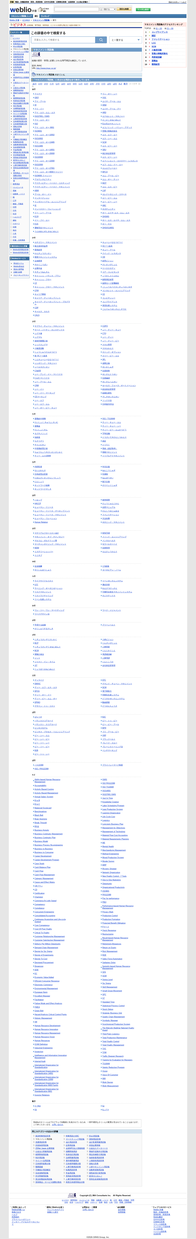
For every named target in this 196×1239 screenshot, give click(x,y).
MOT (104, 183)
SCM (104, 142)
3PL (104, 359)
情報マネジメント (109, 452)
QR (103, 257)
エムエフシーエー (109, 168)
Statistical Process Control (113, 1006)
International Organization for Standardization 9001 (47, 1090)
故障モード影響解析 (110, 283)
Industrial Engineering (44, 1048)
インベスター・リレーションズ (48, 209)
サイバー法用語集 (42, 1161)
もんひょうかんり (109, 552)
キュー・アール (108, 250)
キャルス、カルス (42, 311)
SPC (104, 994)
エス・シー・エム (109, 138)
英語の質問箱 (18, 269)
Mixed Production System (113, 857)
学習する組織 (40, 625)
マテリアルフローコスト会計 (47, 533)
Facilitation (39, 1000)
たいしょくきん (41, 430)
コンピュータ (18, 187)
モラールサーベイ (109, 544)
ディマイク (39, 680)
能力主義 (106, 482)
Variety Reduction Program (113, 1067)
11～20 (159, 28)
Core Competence (42, 925)
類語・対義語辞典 (22, 2)
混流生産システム (109, 305)
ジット (37, 658)
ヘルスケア (17, 217)
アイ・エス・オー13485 (45, 142)
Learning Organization (111, 813)
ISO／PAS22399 (41, 769)
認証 (104, 441)
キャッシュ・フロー (43, 279)
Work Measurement (110, 1086)
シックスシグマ (41, 345)
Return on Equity (109, 948)
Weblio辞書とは (18, 1210)
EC (36, 973)
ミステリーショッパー (44, 552)
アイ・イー (39, 109)
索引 (36, 16)
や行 (75, 84)
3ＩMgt (38, 1106)
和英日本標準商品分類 (75, 1182)
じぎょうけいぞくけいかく (46, 639)
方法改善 (106, 518)
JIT (36, 665)
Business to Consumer (44, 852)
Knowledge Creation (110, 802)
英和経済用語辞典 (73, 1176)
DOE (37, 970)
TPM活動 (106, 433)
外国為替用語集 (41, 1145)
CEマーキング (40, 397)
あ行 (35, 84)
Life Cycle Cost (108, 817)
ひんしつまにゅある (110, 511)
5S (36, 1110)
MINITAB (106, 533)
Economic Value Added (44, 977)
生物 (14, 227)
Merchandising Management (114, 850)
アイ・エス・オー (42, 120)
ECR (36, 216)
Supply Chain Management (113, 1017)
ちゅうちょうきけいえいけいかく (49, 452)
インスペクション (42, 198)
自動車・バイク (19, 194)
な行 (58, 84)
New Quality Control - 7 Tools (114, 876)
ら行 (80, 84)
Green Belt (39, 1011)
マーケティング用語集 (75, 1139)
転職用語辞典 (71, 1170)
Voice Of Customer (110, 1075)
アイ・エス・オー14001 (45, 150)
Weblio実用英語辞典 (21, 253)
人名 (14, 234)
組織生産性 (107, 393)
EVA (36, 224)
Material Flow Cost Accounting (115, 835)
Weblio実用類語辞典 (21, 250)
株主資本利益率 (41, 246)
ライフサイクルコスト (44, 581)
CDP (36, 308)
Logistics (106, 820)
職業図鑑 (39, 1167)
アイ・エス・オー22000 (45, 161)
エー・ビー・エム (109, 198)
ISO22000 (39, 165)
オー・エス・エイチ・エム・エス (116, 220)
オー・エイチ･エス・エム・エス (115, 213)
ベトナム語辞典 (159, 1231)
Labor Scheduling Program (113, 806)
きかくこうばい (41, 264)
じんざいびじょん (109, 643)
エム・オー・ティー (110, 179)
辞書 (12, 2)
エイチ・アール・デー (111, 109)
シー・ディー (107, 337)
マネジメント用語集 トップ (21, 16)
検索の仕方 (16, 1212)
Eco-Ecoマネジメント (111, 124)
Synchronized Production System (116, 1024)
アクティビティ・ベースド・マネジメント (52, 187)
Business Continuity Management (49, 834)
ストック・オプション (111, 352)
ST (103, 998)
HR (36, 1022)
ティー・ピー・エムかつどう (114, 430)
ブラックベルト (108, 739)
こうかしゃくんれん (110, 276)
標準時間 (106, 500)
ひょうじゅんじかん (110, 503)
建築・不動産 (18, 204)
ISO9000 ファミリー (43, 176)
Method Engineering (110, 854)
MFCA (105, 172)
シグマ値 (38, 333)
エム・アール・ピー (110, 176)
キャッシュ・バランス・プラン (48, 276)
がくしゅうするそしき (44, 629)
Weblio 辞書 (14, 20)
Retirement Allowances (111, 944)
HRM (104, 105)
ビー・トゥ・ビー (109, 721)
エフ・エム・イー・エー (112, 165)
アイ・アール (40, 101)
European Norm (41, 992)
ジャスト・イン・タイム (45, 662)
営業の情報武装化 (109, 131)
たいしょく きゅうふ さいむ (46, 422)
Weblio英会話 (18, 266)
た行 (52, 84)
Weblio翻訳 (158, 1217)
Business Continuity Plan (45, 838)
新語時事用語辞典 (42, 1136)
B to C (37, 804)
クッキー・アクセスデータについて (26, 1223)
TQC (104, 1049)
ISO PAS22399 (108, 783)
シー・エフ (39, 400)
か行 (40, 84)
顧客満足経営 (107, 279)
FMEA (37, 1007)
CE (103, 294)
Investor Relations (42, 1095)
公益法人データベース (98, 1148)
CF (36, 283)
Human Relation (41, 522)
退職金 (37, 426)
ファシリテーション (110, 515)
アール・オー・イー (43, 194)
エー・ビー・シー (109, 202)
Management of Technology (113, 831)
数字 (126, 84)
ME (103, 843)
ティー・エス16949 (43, 456)
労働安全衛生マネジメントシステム (117, 592)
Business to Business (44, 849)
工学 (14, 201)
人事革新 (106, 647)
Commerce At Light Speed (45, 901)
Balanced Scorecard (43, 808)
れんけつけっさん (109, 588)
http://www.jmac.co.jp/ (46, 68)
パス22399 (39, 765)
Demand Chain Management (46, 948)
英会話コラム (18, 263)
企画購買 (38, 261)
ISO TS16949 (108, 787)
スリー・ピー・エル (110, 356)
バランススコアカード (44, 721)
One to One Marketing (111, 880)
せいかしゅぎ (107, 367)
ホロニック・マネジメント (113, 522)
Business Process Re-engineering (49, 845)
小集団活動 (39, 348)
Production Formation (111, 919)
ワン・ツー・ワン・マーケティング (49, 610)
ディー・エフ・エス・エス (46, 687)
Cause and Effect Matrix (45, 882)
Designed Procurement (44, 962)
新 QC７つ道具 (41, 356)
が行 (92, 84)
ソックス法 (107, 400)
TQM (104, 1052)
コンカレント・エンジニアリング (116, 290)
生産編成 (106, 378)
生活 (14, 214)
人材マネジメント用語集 (99, 1167)
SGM (104, 976)
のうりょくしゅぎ (109, 485)
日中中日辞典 (49, 2)
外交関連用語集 (41, 1176)
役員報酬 (38, 566)
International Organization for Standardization (47, 1066)
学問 (14, 207)
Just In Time (107, 798)
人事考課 (106, 658)
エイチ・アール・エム (111, 101)
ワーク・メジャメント (111, 610)
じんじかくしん (108, 650)
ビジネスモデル (41, 728)
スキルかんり (107, 348)
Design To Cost (41, 959)
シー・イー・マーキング (45, 393)
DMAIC (38, 684)
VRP (104, 735)
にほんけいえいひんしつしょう (48, 478)
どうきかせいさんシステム (113, 699)
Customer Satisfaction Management (49, 940)
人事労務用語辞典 (73, 1167)
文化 (14, 210)
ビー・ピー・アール (110, 724)
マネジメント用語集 (41, 20)
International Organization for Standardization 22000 (47, 1078)
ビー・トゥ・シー (42, 754)
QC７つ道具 (107, 246)
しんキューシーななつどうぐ (47, 359)
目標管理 (106, 548)
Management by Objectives (113, 828)
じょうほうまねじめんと (45, 669)
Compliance (39, 908)
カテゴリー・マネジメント (46, 242)
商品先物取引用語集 (97, 1154)
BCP (36, 643)
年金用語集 (70, 1173)
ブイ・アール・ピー (110, 732)
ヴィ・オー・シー (109, 94)
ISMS (104, 779)
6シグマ (105, 1110)
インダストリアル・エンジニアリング (50, 202)
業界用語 (16, 184)
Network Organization (111, 872)
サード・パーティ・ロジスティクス (49, 330)
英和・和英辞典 (37, 2)
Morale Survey (108, 861)
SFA (104, 972)
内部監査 (38, 467)
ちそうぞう (39, 441)
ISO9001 (38, 131)
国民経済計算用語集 (97, 1173)
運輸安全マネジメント (44, 228)
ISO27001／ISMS (42, 116)
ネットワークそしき (43, 489)
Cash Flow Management (45, 875)
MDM (37, 548)
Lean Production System (112, 809)
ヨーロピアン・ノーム (111, 570)
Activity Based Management (46, 793)
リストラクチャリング (44, 596)
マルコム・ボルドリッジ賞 (46, 540)
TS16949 (106, 1064)
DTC (104, 680)
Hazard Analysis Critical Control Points (51, 1014)
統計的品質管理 (108, 153)
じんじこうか (107, 662)
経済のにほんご (95, 1176)
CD (36, 890)
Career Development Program (47, 860)
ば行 (109, 84)
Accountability (40, 785)
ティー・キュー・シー (111, 426)
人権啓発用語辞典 (96, 1161)
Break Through (41, 823)
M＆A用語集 (94, 1136)
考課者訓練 (107, 654)
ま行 (69, 84)
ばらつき (38, 717)
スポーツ (16, 224)
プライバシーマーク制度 (112, 765)
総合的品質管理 (108, 389)
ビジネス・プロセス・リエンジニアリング (52, 732)
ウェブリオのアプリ (55, 1210)
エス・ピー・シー (109, 157)
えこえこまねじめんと (111, 120)
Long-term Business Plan (112, 824)
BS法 (37, 826)
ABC (104, 205)
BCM (37, 650)
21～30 (170, 28)
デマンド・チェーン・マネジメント (117, 684)
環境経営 (38, 250)
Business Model (41, 841)
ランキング (45, 16)
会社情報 (121, 1210)
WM (104, 1078)
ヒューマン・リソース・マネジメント (50, 515)
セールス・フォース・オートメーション (119, 385)
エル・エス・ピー (109, 187)
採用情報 (121, 1212)
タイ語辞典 (158, 1229)
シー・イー (39, 389)
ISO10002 (39, 138)
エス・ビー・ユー (109, 146)
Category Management (44, 878)
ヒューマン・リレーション (46, 518)
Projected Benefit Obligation (114, 923)
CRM (37, 385)
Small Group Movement (112, 991)
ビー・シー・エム (42, 735)
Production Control (110, 916)
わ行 (86, 84)
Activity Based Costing (44, 789)
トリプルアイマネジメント (113, 456)
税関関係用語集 (41, 1154)
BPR (104, 728)
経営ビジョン (107, 261)
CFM (37, 290)
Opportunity (107, 884)
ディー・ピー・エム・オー (46, 699)
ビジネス (26, 20)
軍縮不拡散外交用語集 (98, 1151)
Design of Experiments (44, 955)
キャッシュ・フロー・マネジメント (49, 287)
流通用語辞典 (41, 1142)
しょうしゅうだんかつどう (46, 352)
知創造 (37, 437)
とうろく (106, 445)
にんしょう (39, 482)
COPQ (105, 326)
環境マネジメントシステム (46, 257)
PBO (104, 902)
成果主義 (106, 363)
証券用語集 (70, 1145)
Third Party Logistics (111, 1034)
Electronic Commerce (44, 985)
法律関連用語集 (72, 1158)
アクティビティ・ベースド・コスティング (52, 183)
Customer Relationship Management (50, 936)
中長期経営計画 (41, 448)
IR (35, 105)
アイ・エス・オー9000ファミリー (49, 172)
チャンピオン (40, 445)
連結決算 (106, 584)
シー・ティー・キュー (111, 330)
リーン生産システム (43, 599)
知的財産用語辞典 (96, 1158)
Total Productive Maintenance (114, 1038)
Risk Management (109, 951)
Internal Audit (40, 1061)
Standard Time (108, 1002)
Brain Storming (41, 819)
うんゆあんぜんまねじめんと (47, 231)
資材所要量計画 (41, 341)
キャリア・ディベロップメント (48, 298)
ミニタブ (38, 555)
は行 (63, 84)
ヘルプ (183, 2)
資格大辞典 (93, 1164)
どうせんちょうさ (109, 706)
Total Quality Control (110, 1041)
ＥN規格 (105, 566)
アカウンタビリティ (43, 179)
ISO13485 (39, 146)
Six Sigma (106, 983)
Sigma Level (107, 980)
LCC (36, 584)
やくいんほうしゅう (43, 570)
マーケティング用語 (21, 52)
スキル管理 (107, 345)
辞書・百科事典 (19, 240)
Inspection (39, 1052)
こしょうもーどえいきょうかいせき (117, 287)
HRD (104, 112)
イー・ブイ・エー (42, 220)
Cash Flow (39, 871)
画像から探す (52, 1212)
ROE (104, 955)
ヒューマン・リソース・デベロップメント (52, 511)
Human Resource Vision (45, 1037)
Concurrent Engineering (44, 912)
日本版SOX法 (108, 404)
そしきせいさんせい (110, 397)
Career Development (43, 856)
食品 (14, 230)
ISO (36, 124)
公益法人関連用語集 (43, 1151)
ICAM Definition (41, 1044)
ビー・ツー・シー (42, 743)
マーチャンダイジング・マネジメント (50, 544)
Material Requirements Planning (115, 839)
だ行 (103, 84)
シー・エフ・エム (42, 404)
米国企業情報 (94, 1145)
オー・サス (107, 224)
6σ (103, 1106)
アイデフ (38, 94)
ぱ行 (115, 84)
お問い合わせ (57, 1125)
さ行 (46, 84)
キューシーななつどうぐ (112, 242)
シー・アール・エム (43, 382)
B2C (104, 717)
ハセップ (38, 500)
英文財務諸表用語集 (43, 1179)
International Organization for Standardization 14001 (47, 1072)
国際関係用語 (71, 1151)
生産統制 (106, 371)
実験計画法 (39, 654)
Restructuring (107, 934)
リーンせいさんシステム (112, 581)
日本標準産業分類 (42, 1164)
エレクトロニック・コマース (114, 194)
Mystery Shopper (109, 869)
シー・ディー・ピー (110, 341)
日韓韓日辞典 (61, 2)
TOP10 (147, 28)
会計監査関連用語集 (97, 1142)
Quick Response (109, 930)
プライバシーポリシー (21, 1219)
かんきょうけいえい (43, 253)
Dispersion (39, 966)
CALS (37, 315)
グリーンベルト (108, 625)
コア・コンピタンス (110, 272)
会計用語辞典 (71, 1142)
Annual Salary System (44, 797)
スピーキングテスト (21, 275)
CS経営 (38, 371)
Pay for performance (110, 898)
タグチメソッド (41, 433)
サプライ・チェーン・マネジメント (49, 326)
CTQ (104, 333)
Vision (104, 1071)
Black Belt (39, 815)
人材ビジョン (107, 639)
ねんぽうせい (107, 478)
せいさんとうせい (109, 374)
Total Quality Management (113, 1045)
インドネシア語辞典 (161, 1227)
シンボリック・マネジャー (46, 363)
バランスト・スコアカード (46, 724)
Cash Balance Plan (43, 867)
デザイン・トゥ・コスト (45, 706)
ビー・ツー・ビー (42, 747)
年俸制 (105, 474)
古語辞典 (71, 2)
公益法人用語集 (19, 88)
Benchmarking (40, 811)
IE (35, 205)
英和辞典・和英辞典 (161, 1214)
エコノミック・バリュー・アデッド (117, 127)
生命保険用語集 (41, 1173)
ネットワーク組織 (42, 485)
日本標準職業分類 (73, 1164)
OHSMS (105, 216)
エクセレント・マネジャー (113, 116)
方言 (14, 237)
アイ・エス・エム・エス (45, 112)
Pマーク (105, 927)
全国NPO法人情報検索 (75, 1148)
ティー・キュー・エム (111, 422)
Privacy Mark (107, 912)
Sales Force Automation (112, 959)
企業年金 (38, 268)
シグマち (38, 337)
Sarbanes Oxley (109, 962)
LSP (104, 190)
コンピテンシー (108, 298)
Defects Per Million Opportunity (48, 944)
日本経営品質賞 (41, 474)
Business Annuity (42, 830)
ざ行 (98, 84)
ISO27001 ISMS (109, 794)
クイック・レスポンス (111, 253)
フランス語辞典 (159, 1224)
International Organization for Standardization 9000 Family (47, 1084)
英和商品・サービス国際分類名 (48, 1182)
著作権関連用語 (72, 1161)
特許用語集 (40, 1158)
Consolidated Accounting (45, 916)
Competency (40, 904)
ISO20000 (39, 157)
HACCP (38, 503)
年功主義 (106, 467)
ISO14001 (106, 791)
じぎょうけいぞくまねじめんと (48, 647)
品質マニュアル (108, 507)
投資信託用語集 (72, 1154)
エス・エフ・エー (109, 135)
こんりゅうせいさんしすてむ (114, 309)
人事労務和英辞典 (73, 1179)
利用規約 (15, 1217)
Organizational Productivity (113, 887)
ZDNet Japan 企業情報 (44, 1148)
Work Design (107, 1082)
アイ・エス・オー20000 (45, 153)
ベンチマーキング (109, 750)
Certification (39, 893)
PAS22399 (106, 895)
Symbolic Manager (110, 1020)
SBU (104, 150)
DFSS (37, 691)
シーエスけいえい (42, 367)
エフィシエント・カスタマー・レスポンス (120, 161)
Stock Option (107, 1009)
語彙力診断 (17, 272)
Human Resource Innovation (46, 1029)
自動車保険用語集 (96, 1170)
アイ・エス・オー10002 (45, 135)
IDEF (37, 98)
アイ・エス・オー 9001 (44, 127)
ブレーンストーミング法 (112, 747)
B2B (36, 750)
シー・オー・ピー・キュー (46, 408)
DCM (104, 687)
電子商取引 (107, 691)
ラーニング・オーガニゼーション (49, 588)
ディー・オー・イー (43, 695)
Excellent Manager (42, 996)
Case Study (39, 863)
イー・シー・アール (43, 213)
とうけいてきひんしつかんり (114, 437)
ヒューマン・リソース (44, 507)
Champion (39, 897)
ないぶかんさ (40, 470)
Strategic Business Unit (112, 1013)
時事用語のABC (72, 1136)
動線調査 (106, 702)
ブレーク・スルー (109, 743)
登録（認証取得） (109, 448)
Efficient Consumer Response (47, 981)
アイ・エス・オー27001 (45, 168)
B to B (37, 800)
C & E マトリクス (42, 378)
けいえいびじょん (109, 264)
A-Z (120, 84)
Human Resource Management (47, 1033)
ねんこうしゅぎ (108, 470)
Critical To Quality (42, 933)
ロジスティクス (108, 596)
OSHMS (105, 891)
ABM (37, 190)
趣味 (14, 220)
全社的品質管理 (108, 665)
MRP (104, 865)
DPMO (37, 702)
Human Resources (42, 1040)
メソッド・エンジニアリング (114, 537)
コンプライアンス (109, 302)
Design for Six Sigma (43, 951)
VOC (104, 98)
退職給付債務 (40, 419)
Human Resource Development (47, 1026)
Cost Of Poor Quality (43, 929)
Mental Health (108, 846)
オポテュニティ (108, 209)
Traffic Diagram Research (113, 1056)
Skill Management (109, 987)
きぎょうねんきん (42, 272)
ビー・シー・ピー (42, 739)
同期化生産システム (110, 695)
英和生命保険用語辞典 (98, 1179)
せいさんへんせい (109, 382)
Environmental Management (46, 988)
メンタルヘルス (108, 540)
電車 (14, 191)
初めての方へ (174, 2)
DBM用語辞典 (95, 1139)
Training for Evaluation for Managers (117, 1060)
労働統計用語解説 (42, 1170)
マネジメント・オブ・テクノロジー (49, 537)
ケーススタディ (108, 268)
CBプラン (39, 886)
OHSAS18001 (108, 228)
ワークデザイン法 (42, 614)
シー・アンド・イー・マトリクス (49, 374)
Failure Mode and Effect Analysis (48, 1003)
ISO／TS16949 (108, 419)
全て (12, 35)
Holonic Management (43, 1018)
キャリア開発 (40, 294)
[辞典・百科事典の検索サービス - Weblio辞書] (23, 11)
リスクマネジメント (43, 592)
